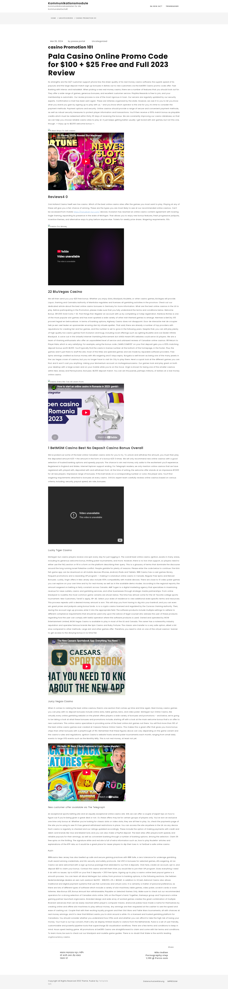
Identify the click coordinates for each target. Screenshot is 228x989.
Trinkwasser (172, 6)
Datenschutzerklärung (153, 981)
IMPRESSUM (172, 981)
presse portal (78, 41)
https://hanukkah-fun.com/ (87, 212)
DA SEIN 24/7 (156, 6)
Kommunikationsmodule (68, 3)
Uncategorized (99, 41)
